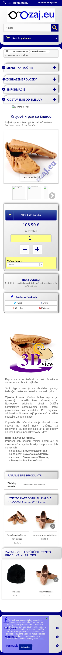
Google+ (19, 308)
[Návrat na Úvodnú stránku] (7, 52)
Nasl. (52, 196)
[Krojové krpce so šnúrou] (19, 193)
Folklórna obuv (39, 51)
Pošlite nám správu (47, 2)
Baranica (16, 592)
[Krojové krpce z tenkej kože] (45, 519)
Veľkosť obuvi (15, 261)
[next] (52, 526)
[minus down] (24, 249)
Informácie (16, 89)
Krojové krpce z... (46, 592)
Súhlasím (25, 647)
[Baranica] (16, 574)
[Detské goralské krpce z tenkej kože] (17, 519)
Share (45, 303)
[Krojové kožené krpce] (35, 193)
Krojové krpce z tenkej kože (45, 535)
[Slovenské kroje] (20, 106)
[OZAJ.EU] (31, 15)
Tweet (19, 303)
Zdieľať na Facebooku (26, 297)
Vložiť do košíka (31, 215)
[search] (55, 28)
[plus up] (37, 249)
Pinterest (45, 308)
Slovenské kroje (20, 51)
